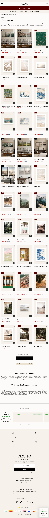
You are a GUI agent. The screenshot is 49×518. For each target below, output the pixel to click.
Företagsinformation (19, 484)
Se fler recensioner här (24, 424)
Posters (7, 14)
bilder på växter (36, 378)
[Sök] (4, 3)
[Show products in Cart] (47, 3)
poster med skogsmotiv (25, 392)
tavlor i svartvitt (33, 376)
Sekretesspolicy (24, 473)
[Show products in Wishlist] (44, 3)
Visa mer (24, 358)
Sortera (36, 11)
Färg (21, 11)
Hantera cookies (28, 493)
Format (25, 11)
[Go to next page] (32, 364)
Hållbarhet (21, 489)
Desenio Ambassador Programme (17, 493)
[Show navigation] (2, 3)
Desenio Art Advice (29, 478)
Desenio (28, 514)
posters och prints (10, 376)
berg (41, 378)
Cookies (27, 487)
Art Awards (21, 496)
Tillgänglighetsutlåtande (18, 491)
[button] (43, 512)
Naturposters (13, 14)
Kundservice (28, 480)
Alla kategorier (13, 11)
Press (22, 482)
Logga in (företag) (20, 498)
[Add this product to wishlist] (14, 30)
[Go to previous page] (17, 364)
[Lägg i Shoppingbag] (14, 47)
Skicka (24, 469)
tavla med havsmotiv (6, 392)
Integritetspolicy (28, 489)
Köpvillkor (27, 484)
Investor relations (20, 480)
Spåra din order (28, 482)
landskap (10, 379)
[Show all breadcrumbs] (2, 14)
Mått (31, 11)
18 (29, 363)
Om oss (22, 478)
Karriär (22, 487)
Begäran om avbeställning (30, 491)
